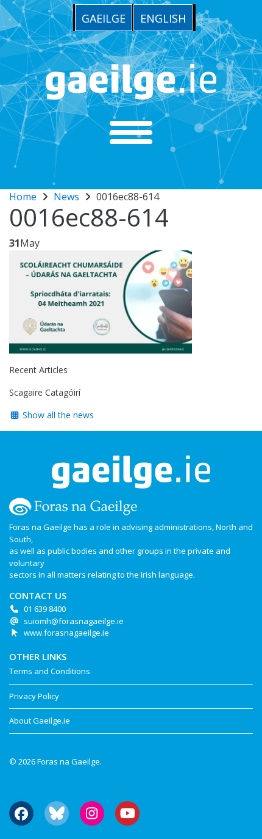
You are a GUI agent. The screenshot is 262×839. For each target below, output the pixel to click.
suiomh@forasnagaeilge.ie (74, 621)
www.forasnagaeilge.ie (66, 632)
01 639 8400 (45, 608)
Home (23, 196)
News (66, 196)
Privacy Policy (34, 696)
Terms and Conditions (49, 671)
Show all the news (57, 415)
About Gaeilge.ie (39, 720)
